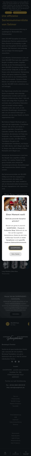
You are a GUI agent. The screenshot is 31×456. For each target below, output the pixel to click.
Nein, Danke (15, 254)
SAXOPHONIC (15, 248)
